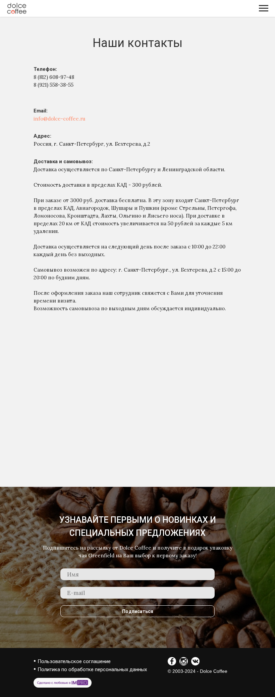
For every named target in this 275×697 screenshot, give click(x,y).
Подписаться (137, 611)
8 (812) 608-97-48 (54, 77)
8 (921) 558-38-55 (53, 85)
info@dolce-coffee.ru (59, 118)
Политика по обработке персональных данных (92, 669)
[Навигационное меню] (263, 8)
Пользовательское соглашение (74, 661)
